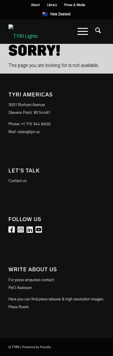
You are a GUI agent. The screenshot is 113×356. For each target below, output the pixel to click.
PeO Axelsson (20, 287)
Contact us (17, 180)
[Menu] (83, 32)
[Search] (98, 32)
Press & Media (74, 5)
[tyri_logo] (46, 32)
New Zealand (60, 14)
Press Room (18, 307)
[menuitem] (35, 5)
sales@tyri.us (28, 131)
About (35, 5)
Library (52, 5)
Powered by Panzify (36, 347)
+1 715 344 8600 (36, 124)
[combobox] (56, 14)
